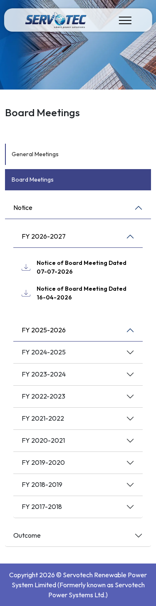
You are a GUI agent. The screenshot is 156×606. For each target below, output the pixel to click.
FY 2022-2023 (43, 396)
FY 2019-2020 (43, 462)
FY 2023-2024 (44, 374)
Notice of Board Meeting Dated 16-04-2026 (81, 293)
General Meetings (35, 154)
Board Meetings (33, 179)
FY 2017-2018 (42, 506)
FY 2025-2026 (44, 330)
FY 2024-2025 (44, 352)
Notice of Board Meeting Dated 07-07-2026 (81, 267)
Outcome (27, 535)
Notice (22, 207)
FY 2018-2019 (42, 484)
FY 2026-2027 (44, 236)
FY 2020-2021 (43, 440)
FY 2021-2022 (43, 418)
